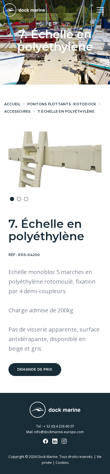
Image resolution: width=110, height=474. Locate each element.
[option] (55, 159)
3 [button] (26, 199)
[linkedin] (55, 441)
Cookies (62, 462)
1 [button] (12, 199)
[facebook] (46, 441)
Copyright (16, 456)
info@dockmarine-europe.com (59, 432)
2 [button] (19, 199)
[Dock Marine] (24, 10)
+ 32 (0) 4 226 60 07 (58, 426)
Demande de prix (34, 369)
